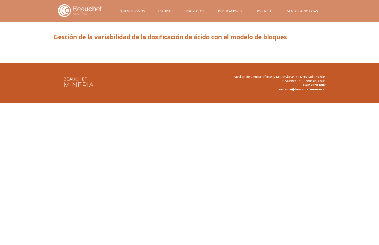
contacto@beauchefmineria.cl (301, 89)
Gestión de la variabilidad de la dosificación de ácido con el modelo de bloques (170, 37)
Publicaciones (230, 11)
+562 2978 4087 (313, 85)
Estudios (165, 11)
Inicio (83, 15)
